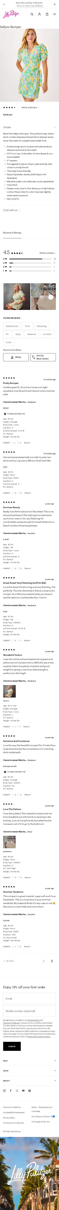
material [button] (32, 334)
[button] (54, 4)
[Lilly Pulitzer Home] (11, 14)
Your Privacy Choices (40, 1116)
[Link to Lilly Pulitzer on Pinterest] (29, 1091)
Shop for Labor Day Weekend (30, 6)
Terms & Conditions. (11, 1023)
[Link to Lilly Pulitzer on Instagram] (4, 1091)
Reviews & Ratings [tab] (12, 232)
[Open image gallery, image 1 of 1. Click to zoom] (29, 65)
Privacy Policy (33, 1020)
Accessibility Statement (13, 1112)
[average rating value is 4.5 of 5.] (10, 107)
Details (7, 127)
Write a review (46, 252)
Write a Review (29, 107)
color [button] (8, 342)
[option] (29, 65)
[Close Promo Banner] (4, 4)
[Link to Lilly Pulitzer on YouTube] (23, 1091)
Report (27, 442)
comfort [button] (47, 334)
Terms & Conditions (12, 1107)
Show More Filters (12, 350)
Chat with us (10, 210)
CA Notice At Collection (13, 1123)
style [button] (18, 334)
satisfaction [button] (12, 326)
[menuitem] (31, 14)
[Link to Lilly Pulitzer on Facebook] (11, 1091)
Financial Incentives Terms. (39, 1037)
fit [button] (7, 334)
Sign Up (11, 1046)
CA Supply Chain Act (40, 1121)
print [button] (27, 326)
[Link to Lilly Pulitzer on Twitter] (17, 1091)
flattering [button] (42, 326)
